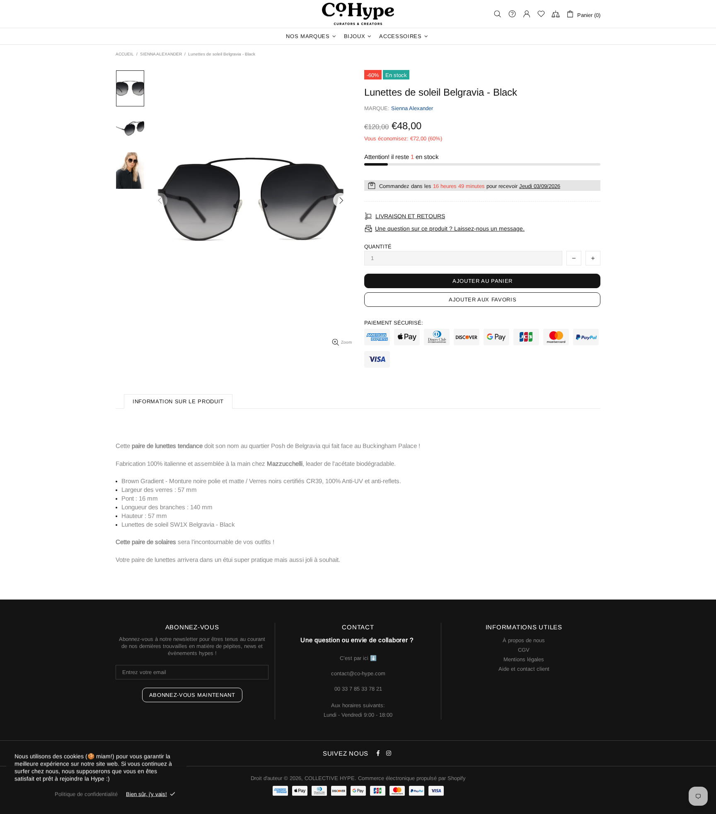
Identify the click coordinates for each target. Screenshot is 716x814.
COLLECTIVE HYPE (358, 13)
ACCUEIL (125, 54)
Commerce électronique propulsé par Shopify (412, 778)
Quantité (378, 246)
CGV (524, 650)
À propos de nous (524, 640)
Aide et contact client (523, 669)
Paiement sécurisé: (393, 323)
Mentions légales (523, 659)
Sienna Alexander (412, 108)
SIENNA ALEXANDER (161, 54)
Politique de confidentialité (86, 794)
